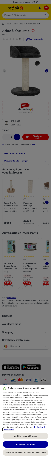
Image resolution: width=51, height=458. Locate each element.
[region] (25, 421)
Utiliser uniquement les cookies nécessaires (25, 452)
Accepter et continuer (26, 444)
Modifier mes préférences (25, 436)
